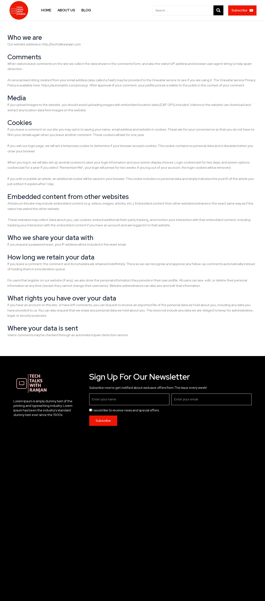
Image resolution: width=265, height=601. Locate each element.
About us (66, 10)
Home (46, 10)
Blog (86, 10)
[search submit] (218, 10)
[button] (242, 10)
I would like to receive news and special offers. (126, 410)
